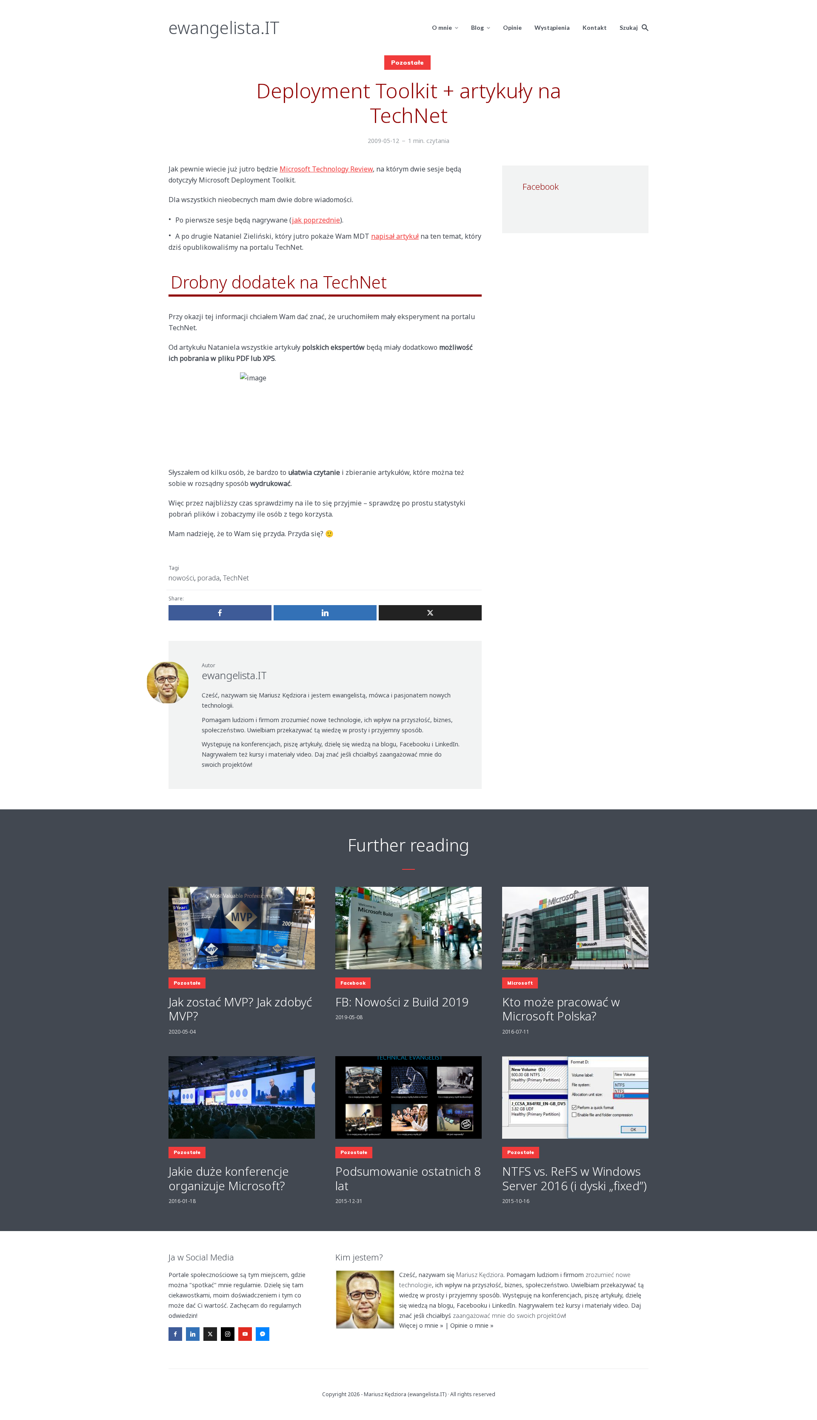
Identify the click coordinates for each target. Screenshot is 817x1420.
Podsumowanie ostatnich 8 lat (408, 1178)
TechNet (236, 578)
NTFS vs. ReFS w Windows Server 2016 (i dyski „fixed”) (574, 1178)
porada (208, 578)
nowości (181, 578)
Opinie (512, 27)
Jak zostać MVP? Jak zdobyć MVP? (240, 1009)
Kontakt (595, 27)
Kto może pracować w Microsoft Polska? (561, 1009)
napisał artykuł (395, 236)
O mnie (442, 27)
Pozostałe (407, 62)
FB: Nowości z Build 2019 (402, 1002)
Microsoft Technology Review (326, 169)
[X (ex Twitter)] (210, 1334)
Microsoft (520, 983)
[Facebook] (175, 1334)
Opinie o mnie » (472, 1325)
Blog (477, 27)
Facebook (353, 983)
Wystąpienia (552, 27)
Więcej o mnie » (421, 1325)
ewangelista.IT (224, 27)
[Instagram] (227, 1334)
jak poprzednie (316, 220)
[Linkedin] (193, 1334)
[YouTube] (245, 1334)
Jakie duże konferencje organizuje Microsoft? (229, 1178)
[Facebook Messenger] (262, 1334)
